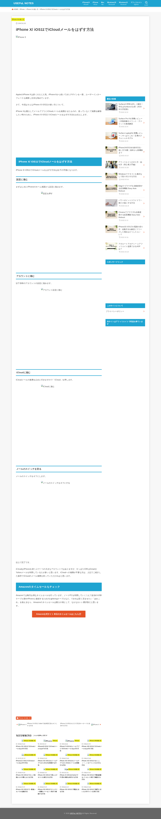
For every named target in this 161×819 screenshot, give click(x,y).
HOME (16, 9)
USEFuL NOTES (24, 3)
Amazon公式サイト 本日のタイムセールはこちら (57, 614)
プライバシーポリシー (115, 311)
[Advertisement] (59, 136)
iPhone (22, 9)
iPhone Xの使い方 (32, 9)
